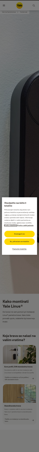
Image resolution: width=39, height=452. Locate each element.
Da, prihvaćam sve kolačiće (19, 241)
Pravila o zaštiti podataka (25, 225)
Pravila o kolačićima (10, 225)
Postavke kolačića (19, 249)
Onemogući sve (19, 234)
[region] (19, 226)
